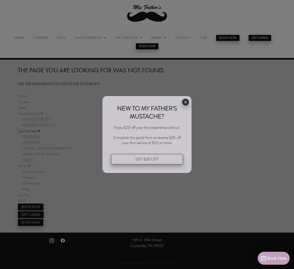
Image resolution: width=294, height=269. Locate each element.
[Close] (185, 102)
